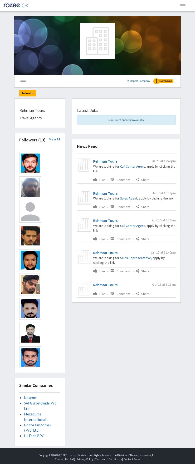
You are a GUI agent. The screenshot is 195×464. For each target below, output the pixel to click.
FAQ (72, 459)
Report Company (140, 81)
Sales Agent (128, 198)
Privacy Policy (85, 459)
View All (54, 139)
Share (145, 180)
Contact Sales (131, 459)
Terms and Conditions (108, 459)
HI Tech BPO (34, 435)
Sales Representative (135, 258)
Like (102, 180)
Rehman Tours (105, 161)
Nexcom (30, 397)
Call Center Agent (132, 166)
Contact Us (61, 459)
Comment (123, 180)
